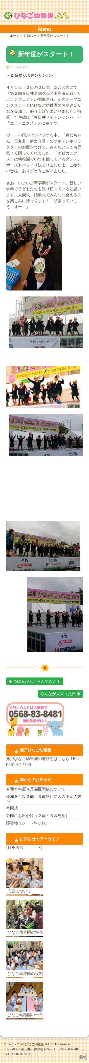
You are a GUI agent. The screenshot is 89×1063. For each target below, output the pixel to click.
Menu (44, 29)
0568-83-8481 (70, 1049)
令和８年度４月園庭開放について (36, 789)
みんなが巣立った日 (58, 694)
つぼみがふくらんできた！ (36, 681)
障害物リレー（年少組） (28, 823)
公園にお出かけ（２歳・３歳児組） (37, 816)
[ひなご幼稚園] (36, 18)
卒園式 (12, 808)
